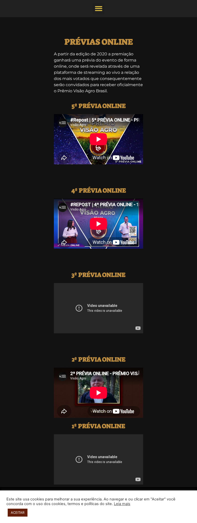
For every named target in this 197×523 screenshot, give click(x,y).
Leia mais (122, 503)
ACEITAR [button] (17, 512)
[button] (99, 9)
